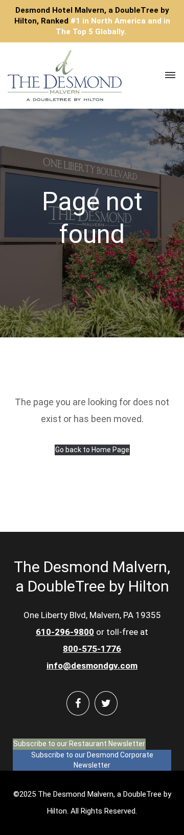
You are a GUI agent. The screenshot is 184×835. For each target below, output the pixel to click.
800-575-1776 (92, 649)
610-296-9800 (65, 632)
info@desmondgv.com (92, 665)
